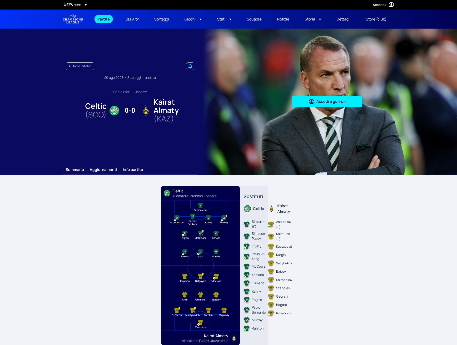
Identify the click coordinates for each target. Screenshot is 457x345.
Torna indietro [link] (82, 66)
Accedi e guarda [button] (331, 101)
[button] (193, 19)
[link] (103, 19)
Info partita (133, 170)
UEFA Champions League (73, 19)
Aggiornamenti (103, 170)
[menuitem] (105, 19)
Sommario (75, 170)
